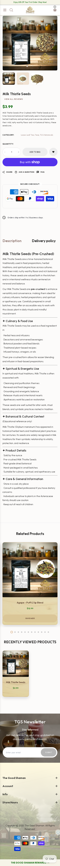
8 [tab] (35, 632)
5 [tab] (25, 632)
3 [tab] (18, 632)
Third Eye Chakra (14, 98)
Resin (8, 48)
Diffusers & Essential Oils (18, 36)
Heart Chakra (12, 85)
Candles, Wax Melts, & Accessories (23, 42)
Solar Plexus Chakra (15, 79)
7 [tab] (31, 632)
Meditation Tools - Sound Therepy (22, 131)
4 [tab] (21, 632)
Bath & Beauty (12, 172)
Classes (9, 240)
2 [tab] (15, 632)
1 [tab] (11, 632)
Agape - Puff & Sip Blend (30, 602)
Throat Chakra (12, 92)
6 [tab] (28, 632)
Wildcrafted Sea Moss (16, 178)
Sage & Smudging (14, 30)
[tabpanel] (30, 583)
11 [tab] (45, 632)
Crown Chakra (12, 104)
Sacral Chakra (12, 73)
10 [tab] (41, 632)
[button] (30, 862)
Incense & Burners (14, 24)
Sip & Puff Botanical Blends (19, 191)
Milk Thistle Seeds (15, 682)
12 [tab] (48, 632)
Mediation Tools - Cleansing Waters (23, 137)
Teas (7, 184)
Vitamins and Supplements (19, 197)
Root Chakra (11, 67)
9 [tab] (38, 632)
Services (9, 246)
